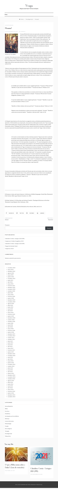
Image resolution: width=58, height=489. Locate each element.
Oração (6, 426)
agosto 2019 (11, 303)
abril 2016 (10, 359)
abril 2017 (10, 346)
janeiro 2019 (11, 316)
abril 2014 (10, 387)
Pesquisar (7, 225)
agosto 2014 (11, 380)
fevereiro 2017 (11, 350)
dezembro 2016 (11, 353)
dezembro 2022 (11, 271)
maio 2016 (10, 357)
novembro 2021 (11, 278)
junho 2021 (10, 280)
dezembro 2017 (11, 334)
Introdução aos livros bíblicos (12, 416)
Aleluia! (7, 219)
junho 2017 (10, 343)
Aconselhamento (9, 406)
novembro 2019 (11, 301)
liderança (7, 418)
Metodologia (8, 423)
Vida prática (8, 436)
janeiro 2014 (11, 393)
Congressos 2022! (9, 248)
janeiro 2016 (11, 362)
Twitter (22, 213)
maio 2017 (10, 344)
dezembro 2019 (11, 300)
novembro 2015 (11, 364)
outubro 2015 (11, 366)
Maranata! (50, 219)
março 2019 (10, 312)
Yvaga (29, 6)
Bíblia (6, 408)
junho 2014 (10, 384)
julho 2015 (10, 368)
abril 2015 (10, 371)
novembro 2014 (11, 377)
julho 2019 (10, 305)
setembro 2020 (11, 291)
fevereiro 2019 (11, 314)
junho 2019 (10, 307)
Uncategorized (9, 25)
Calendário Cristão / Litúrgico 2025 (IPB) (14, 238)
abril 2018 (10, 326)
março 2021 (10, 283)
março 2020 (10, 294)
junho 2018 (10, 323)
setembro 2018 (11, 321)
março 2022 (10, 275)
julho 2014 (10, 382)
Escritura (7, 411)
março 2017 (10, 348)
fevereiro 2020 (11, 296)
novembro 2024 (11, 267)
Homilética (7, 413)
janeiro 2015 (11, 373)
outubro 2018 (11, 319)
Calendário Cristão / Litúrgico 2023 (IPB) (14, 243)
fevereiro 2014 (11, 391)
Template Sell (39, 484)
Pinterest (31, 213)
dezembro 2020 (11, 287)
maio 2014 (10, 386)
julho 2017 (10, 341)
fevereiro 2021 (11, 285)
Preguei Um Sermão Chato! (11, 246)
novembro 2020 (11, 289)
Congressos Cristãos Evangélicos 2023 (14, 241)
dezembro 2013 (11, 395)
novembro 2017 (11, 335)
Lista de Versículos (9, 421)
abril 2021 (10, 282)
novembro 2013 (11, 396)
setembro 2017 (11, 339)
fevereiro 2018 (11, 330)
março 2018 (10, 328)
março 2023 (10, 269)
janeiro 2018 (11, 332)
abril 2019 (10, 310)
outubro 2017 (11, 337)
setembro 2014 (11, 378)
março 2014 (10, 389)
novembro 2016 (11, 355)
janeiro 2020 (11, 298)
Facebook (11, 213)
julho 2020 (10, 292)
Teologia (7, 431)
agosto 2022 (11, 273)
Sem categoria (8, 428)
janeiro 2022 (11, 276)
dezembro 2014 (11, 375)
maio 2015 (10, 369)
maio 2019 (10, 309)
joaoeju (23, 31)
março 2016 (10, 360)
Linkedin (42, 213)
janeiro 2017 (11, 352)
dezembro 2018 (11, 317)
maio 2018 (10, 325)
